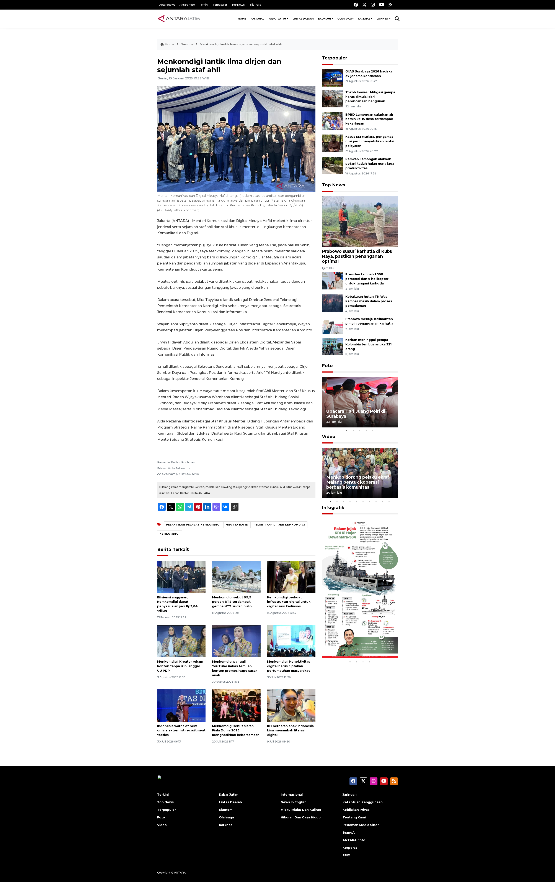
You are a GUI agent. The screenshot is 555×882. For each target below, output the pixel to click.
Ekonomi (324, 18)
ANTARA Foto (354, 840)
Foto (327, 365)
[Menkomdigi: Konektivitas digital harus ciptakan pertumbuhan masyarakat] (291, 641)
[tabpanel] (360, 402)
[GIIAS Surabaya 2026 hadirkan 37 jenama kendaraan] (332, 78)
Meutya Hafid (237, 524)
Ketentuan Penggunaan (363, 802)
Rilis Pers (255, 4)
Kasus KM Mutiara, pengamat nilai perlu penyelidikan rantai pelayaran (369, 141)
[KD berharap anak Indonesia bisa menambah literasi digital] (291, 705)
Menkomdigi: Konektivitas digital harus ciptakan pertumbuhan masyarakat (288, 666)
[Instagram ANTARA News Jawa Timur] (373, 5)
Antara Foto (187, 4)
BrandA (349, 832)
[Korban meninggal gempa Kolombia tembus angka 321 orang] (332, 346)
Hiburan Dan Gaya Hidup (301, 817)
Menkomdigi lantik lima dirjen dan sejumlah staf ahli (241, 44)
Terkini (203, 4)
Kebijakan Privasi (356, 810)
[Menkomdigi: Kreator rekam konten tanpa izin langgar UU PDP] (181, 641)
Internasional (292, 795)
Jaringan (350, 795)
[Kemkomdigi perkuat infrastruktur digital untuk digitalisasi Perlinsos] (291, 576)
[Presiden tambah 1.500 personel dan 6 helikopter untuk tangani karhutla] (332, 281)
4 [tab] (366, 431)
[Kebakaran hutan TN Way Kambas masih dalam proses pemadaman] (332, 303)
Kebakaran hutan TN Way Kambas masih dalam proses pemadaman (368, 301)
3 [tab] (360, 431)
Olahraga (344, 18)
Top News (238, 4)
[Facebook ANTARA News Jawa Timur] (356, 5)
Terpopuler (220, 4)
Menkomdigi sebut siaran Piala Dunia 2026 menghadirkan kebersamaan (236, 730)
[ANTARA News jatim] (179, 18)
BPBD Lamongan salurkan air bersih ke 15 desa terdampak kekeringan (369, 119)
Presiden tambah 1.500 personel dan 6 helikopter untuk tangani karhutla (366, 278)
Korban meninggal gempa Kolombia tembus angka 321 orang (368, 344)
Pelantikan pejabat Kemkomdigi (193, 524)
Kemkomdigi (170, 533)
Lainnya (382, 18)
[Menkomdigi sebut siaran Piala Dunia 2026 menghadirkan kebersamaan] (236, 705)
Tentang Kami (354, 817)
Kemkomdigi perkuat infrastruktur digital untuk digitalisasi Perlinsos (288, 601)
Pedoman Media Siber (361, 825)
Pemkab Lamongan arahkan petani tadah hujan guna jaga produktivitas (369, 163)
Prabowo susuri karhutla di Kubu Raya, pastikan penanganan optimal (357, 256)
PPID (346, 855)
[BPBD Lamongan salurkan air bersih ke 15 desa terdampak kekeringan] (332, 121)
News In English (294, 802)
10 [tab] (389, 501)
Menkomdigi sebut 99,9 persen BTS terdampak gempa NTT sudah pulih (232, 601)
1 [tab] (347, 431)
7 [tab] (369, 501)
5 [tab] (373, 431)
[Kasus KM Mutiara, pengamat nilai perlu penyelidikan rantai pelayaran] (332, 143)
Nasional (257, 18)
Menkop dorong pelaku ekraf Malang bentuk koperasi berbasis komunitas (357, 482)
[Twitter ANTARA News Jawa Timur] (364, 5)
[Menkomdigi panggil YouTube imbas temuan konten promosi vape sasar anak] (236, 641)
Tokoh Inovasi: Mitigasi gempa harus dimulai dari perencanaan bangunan (370, 96)
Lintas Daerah (303, 18)
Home (242, 18)
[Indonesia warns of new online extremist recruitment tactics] (181, 705)
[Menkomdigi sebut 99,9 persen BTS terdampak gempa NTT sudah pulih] (236, 576)
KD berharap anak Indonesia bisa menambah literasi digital (290, 730)
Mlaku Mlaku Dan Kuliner (301, 810)
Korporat (350, 848)
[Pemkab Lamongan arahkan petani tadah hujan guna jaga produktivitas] (332, 165)
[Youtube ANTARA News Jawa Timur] (381, 5)
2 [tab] (353, 431)
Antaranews (167, 4)
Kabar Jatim (277, 18)
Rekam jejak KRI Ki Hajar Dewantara (353, 644)
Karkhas (364, 18)
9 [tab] (382, 501)
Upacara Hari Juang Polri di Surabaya (355, 414)
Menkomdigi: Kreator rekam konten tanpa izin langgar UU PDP (180, 666)
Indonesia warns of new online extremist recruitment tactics (181, 730)
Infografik (333, 507)
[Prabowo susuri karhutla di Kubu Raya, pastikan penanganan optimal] (360, 221)
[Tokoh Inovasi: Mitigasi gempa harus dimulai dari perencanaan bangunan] (332, 98)
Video (328, 436)
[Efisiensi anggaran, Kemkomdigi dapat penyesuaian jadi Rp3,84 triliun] (181, 576)
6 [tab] (363, 501)
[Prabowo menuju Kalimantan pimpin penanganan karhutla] (332, 325)
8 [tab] (376, 501)
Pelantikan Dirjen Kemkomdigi (279, 524)
